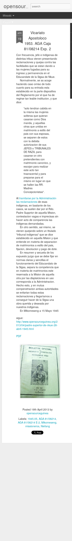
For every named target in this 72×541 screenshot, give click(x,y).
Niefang (45, 426)
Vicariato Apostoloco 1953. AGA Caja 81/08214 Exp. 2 (37, 40)
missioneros (32, 426)
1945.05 (32, 419)
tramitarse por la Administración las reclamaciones (36, 200)
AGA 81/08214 (47, 419)
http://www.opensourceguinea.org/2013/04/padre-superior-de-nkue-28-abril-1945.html (37, 325)
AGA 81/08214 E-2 (29, 422)
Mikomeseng (48, 422)
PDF (18, 336)
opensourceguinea (37, 413)
